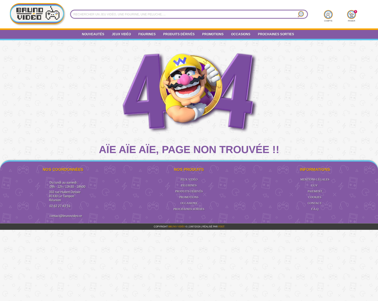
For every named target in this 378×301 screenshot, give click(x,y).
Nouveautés (93, 34)
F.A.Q (315, 209)
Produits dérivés (179, 34)
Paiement (315, 191)
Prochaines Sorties (276, 34)
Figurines (147, 34)
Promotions (213, 34)
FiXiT (221, 226)
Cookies (315, 197)
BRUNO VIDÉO (176, 226)
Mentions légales (314, 179)
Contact (314, 203)
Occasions (240, 34)
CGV (314, 185)
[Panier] (351, 14)
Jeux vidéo (121, 34)
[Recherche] (300, 14)
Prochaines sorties (188, 209)
